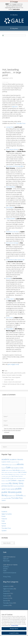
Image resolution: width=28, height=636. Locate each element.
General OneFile (5, 478)
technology (4, 498)
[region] (14, 623)
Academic (4, 511)
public (11, 373)
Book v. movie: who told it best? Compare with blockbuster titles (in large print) (13, 384)
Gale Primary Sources (17, 476)
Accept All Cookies (14, 633)
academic (6, 459)
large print (15, 106)
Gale (8, 467)
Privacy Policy (7, 576)
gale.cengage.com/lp (13, 364)
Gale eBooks (16, 470)
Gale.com (6, 559)
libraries (3, 483)
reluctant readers (11, 375)
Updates (4, 500)
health (15, 478)
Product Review (16, 486)
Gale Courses (9, 470)
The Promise (9, 317)
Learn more (16, 9)
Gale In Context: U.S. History (18, 474)
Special (4, 526)
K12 (17, 480)
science (24, 495)
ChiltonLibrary (5, 464)
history (7, 480)
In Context (12, 480)
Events (3, 516)
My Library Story (16, 483)
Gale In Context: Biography (7, 474)
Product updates (10, 489)
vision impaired (16, 377)
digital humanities (12, 464)
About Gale (6, 561)
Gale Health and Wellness (13, 472)
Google (11, 478)
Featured (4, 519)
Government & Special (9, 573)
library (7, 483)
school (14, 495)
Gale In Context (22, 472)
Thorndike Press (20, 123)
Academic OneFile (6, 462)
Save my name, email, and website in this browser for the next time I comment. (14, 430)
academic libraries (16, 459)
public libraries (18, 373)
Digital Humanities (7, 514)
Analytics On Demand (15, 462)
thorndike (19, 375)
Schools (19, 495)
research (10, 495)
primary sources (7, 486)
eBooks (20, 464)
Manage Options (14, 628)
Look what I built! (8, 379)
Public (5, 371)
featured (4, 468)
